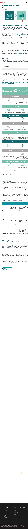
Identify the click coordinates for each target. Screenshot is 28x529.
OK (26, 525)
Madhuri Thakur (6, 7)
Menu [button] (25, 2)
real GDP (21, 53)
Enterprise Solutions (15, 507)
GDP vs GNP (5, 269)
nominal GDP (7, 57)
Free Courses (16, 509)
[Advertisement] (10, 282)
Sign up (15, 515)
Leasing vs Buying (6, 268)
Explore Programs (15, 511)
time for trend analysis (20, 34)
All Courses (16, 512)
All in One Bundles (15, 514)
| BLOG (7, 2)
